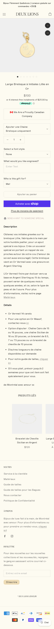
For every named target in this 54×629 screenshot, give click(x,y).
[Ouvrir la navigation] (4, 14)
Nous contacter (12, 495)
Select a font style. (14, 149)
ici (27, 323)
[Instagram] (12, 536)
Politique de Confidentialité (19, 500)
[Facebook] (5, 536)
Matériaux (9, 297)
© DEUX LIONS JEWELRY (27, 596)
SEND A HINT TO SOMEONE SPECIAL (25, 218)
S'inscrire (11, 582)
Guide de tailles (12, 484)
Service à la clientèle (15, 473)
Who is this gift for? (15, 178)
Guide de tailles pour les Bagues (22, 489)
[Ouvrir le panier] (50, 14)
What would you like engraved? (21, 161)
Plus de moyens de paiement (27, 210)
